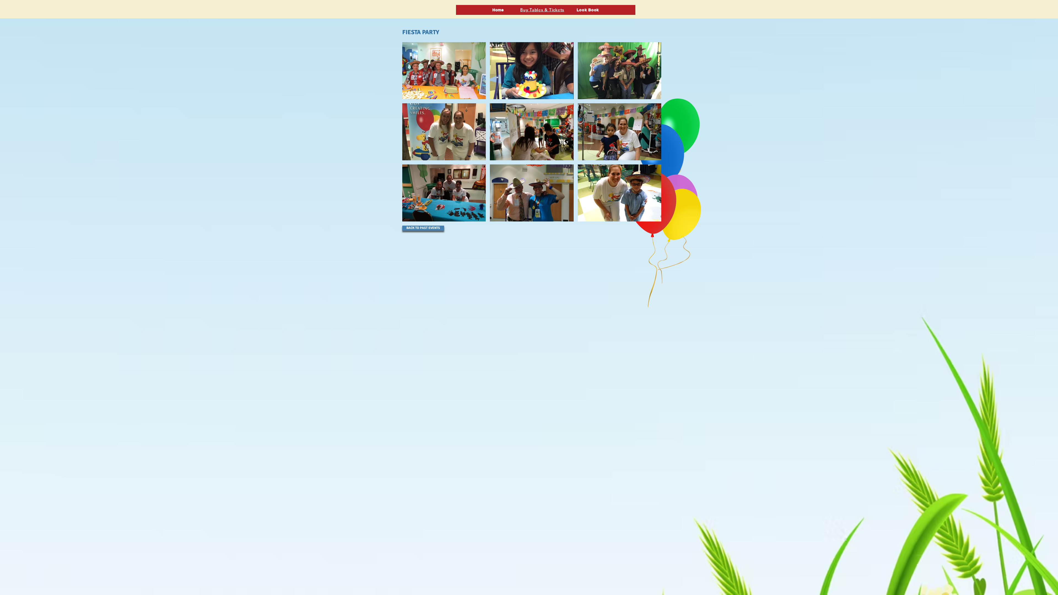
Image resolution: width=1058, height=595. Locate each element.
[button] (444, 70)
